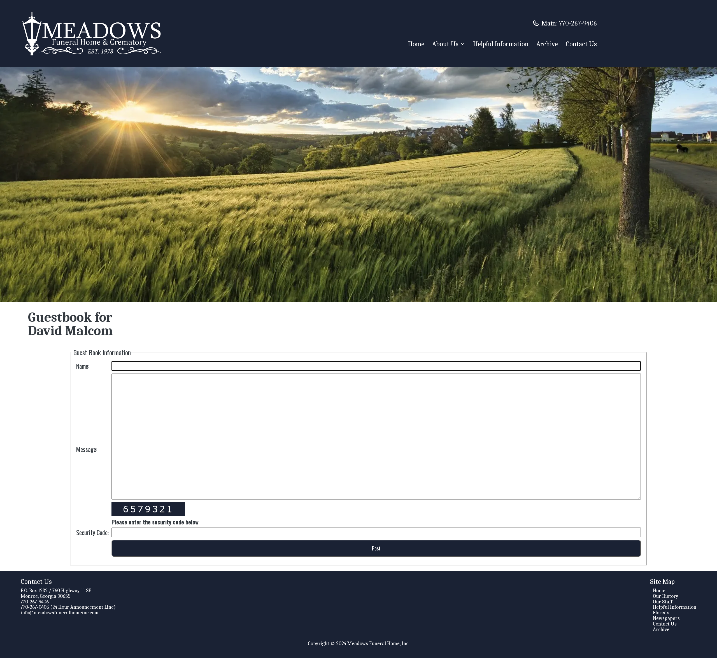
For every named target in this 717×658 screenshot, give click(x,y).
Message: (86, 449)
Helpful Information (501, 44)
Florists (661, 613)
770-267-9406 (578, 23)
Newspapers (666, 618)
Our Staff (662, 602)
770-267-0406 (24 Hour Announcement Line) (68, 607)
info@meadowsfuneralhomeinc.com (60, 613)
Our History (665, 596)
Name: (82, 365)
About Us (445, 44)
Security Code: (92, 532)
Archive (547, 44)
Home (416, 44)
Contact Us (581, 44)
